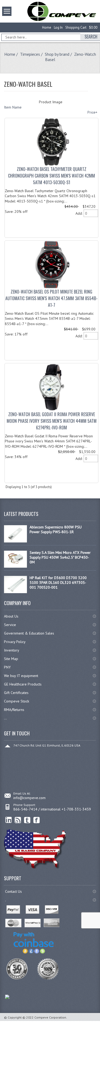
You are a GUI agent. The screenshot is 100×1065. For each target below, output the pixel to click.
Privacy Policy (15, 641)
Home (46, 27)
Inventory (11, 650)
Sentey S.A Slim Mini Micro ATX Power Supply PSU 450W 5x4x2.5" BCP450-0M (60, 557)
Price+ (92, 112)
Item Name (13, 107)
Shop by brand (57, 54)
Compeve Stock (16, 701)
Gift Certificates (16, 692)
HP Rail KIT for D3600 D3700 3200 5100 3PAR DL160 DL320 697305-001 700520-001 (58, 582)
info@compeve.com (29, 797)
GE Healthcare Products (23, 684)
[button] (99, 1064)
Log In (58, 27)
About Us (11, 616)
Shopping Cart (75, 27)
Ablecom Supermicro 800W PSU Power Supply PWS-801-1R (56, 529)
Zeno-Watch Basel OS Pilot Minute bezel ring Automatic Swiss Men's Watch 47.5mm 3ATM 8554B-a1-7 (51, 298)
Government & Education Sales (29, 633)
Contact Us (13, 891)
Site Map (11, 658)
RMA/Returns (14, 709)
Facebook (36, 820)
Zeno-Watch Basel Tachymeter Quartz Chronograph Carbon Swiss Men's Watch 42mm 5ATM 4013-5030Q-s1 (51, 176)
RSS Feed (18, 820)
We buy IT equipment (21, 675)
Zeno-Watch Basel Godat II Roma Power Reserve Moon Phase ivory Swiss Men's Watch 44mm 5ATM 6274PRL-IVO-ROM (52, 421)
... (5, 718)
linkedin (8, 820)
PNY (7, 667)
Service (10, 624)
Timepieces (30, 54)
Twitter (27, 820)
